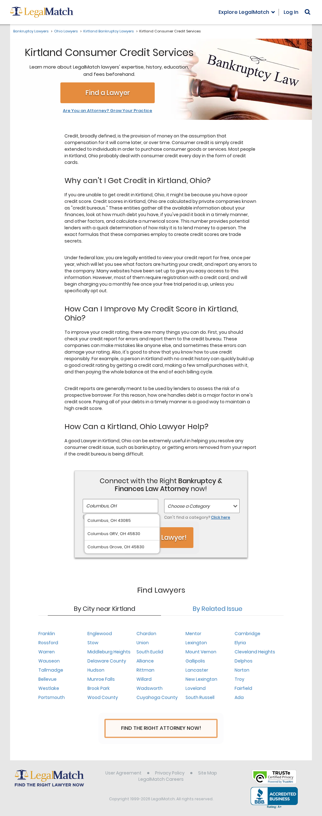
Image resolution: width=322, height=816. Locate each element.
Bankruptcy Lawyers (30, 31)
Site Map (207, 773)
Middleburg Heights (108, 652)
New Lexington (201, 679)
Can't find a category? (197, 517)
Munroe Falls (101, 679)
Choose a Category (189, 506)
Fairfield (243, 688)
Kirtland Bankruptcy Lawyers (108, 31)
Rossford (48, 643)
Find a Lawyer (108, 92)
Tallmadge (50, 670)
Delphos (244, 661)
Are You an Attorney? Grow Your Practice (107, 111)
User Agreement (123, 773)
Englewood (99, 633)
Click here (220, 517)
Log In (291, 12)
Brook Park (98, 688)
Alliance (145, 661)
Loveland (196, 688)
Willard (144, 679)
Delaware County (106, 661)
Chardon (146, 633)
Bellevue (47, 679)
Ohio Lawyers (66, 31)
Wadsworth (149, 688)
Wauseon (49, 661)
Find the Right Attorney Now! (161, 728)
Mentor (193, 633)
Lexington (196, 643)
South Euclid (149, 652)
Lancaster (197, 670)
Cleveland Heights (255, 652)
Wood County (102, 697)
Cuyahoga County (157, 697)
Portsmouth (51, 697)
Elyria (240, 643)
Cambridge (247, 633)
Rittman (145, 670)
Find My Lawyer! (161, 537)
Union (142, 643)
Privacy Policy (170, 773)
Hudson (95, 670)
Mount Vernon (201, 652)
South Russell (200, 697)
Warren (46, 652)
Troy (239, 679)
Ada (239, 697)
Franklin (46, 633)
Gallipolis (195, 661)
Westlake (48, 688)
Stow (92, 643)
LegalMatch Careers (161, 779)
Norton (242, 670)
